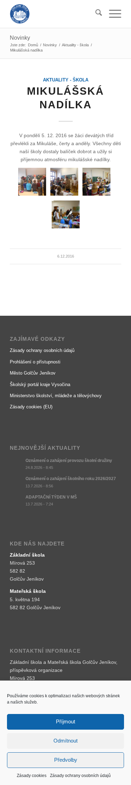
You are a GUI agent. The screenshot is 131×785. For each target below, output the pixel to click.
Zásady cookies (31, 775)
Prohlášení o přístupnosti (35, 361)
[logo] (54, 14)
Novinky (20, 38)
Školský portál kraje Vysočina (40, 384)
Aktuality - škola (65, 80)
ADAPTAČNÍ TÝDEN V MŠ (51, 497)
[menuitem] (95, 14)
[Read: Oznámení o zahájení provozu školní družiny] (16, 464)
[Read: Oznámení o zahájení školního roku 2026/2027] (16, 482)
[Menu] (111, 14)
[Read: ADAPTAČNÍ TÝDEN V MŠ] (16, 500)
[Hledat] (95, 14)
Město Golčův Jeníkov (33, 373)
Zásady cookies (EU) (31, 406)
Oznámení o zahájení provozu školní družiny (69, 460)
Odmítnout (65, 741)
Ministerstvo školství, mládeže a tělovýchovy (56, 395)
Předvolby (65, 760)
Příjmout (65, 721)
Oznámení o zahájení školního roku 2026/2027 (71, 478)
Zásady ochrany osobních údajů (80, 775)
